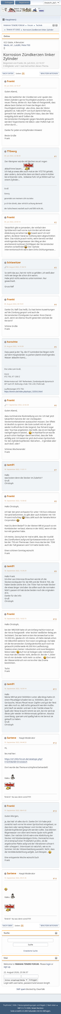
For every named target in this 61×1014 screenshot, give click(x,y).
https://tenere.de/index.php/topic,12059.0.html (23, 391)
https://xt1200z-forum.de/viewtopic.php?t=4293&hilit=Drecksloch (23, 760)
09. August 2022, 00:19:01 (14, 304)
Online (7, 36)
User (6, 958)
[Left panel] (53, 25)
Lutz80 (17, 45)
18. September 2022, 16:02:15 (15, 618)
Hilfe (14, 1005)
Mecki (6, 45)
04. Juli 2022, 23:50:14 (12, 222)
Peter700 (25, 45)
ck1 (11, 45)
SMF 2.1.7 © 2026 (23, 1008)
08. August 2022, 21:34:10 (16, 267)
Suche (6, 933)
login (48, 964)
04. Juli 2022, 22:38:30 (12, 156)
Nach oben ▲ (53, 1005)
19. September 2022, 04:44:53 (15, 742)
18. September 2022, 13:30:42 (15, 501)
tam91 (11, 464)
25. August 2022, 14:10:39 (14, 346)
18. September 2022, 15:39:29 (15, 571)
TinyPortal (7, 1005)
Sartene (11, 737)
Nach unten (8, 73)
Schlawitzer (14, 262)
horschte (12, 341)
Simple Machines (37, 1008)
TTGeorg (12, 151)
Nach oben (7, 925)
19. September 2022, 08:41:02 (15, 810)
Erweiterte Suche (31, 951)
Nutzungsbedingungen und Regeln (32, 1005)
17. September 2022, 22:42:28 (18, 405)
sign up (7, 967)
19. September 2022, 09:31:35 (15, 878)
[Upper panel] (56, 25)
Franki (11, 81)
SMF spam (21, 989)
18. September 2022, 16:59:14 (15, 688)
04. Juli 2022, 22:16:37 (12, 86)
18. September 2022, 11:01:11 (15, 469)
